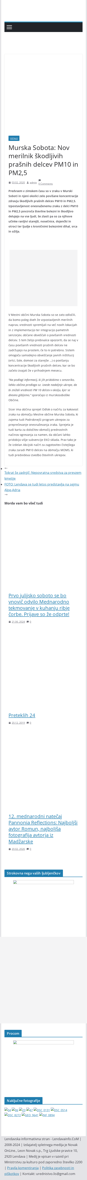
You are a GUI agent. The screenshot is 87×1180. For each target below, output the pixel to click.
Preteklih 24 (21, 715)
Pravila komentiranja (23, 1168)
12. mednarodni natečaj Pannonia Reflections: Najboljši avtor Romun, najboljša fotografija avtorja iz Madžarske (42, 829)
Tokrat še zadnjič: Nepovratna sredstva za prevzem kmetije (42, 475)
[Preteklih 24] (43, 633)
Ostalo (14, 138)
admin (33, 182)
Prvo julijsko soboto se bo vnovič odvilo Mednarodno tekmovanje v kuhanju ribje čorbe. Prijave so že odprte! (39, 605)
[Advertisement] (43, 278)
